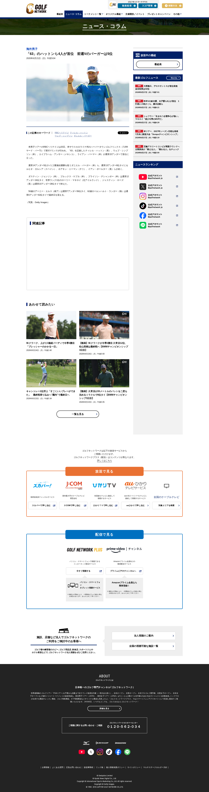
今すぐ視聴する (83, 571)
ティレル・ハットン (79, 133)
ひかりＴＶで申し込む (103, 505)
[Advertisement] (78, 257)
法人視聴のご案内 (143, 635)
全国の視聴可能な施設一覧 (143, 646)
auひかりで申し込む (135, 505)
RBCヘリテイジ (62, 133)
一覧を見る (78, 414)
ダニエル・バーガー (83, 136)
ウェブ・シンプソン (64, 136)
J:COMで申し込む (72, 505)
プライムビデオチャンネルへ (123, 571)
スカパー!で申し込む (41, 505)
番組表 (158, 64)
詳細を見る (104, 708)
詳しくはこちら (104, 460)
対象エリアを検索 (166, 505)
